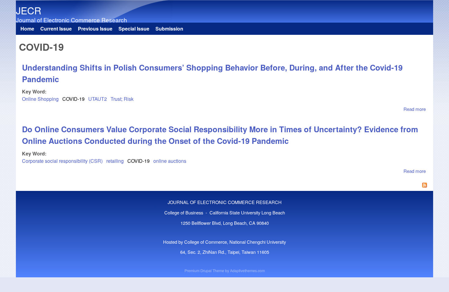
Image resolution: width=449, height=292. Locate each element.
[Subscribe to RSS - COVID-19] (224, 185)
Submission (169, 28)
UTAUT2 (97, 98)
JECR (28, 10)
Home (27, 28)
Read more (414, 109)
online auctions (169, 160)
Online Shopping (40, 98)
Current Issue (56, 28)
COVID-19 (73, 98)
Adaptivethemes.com (247, 270)
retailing (115, 160)
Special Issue (134, 28)
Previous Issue (95, 28)
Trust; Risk (122, 98)
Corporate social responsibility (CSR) (62, 160)
